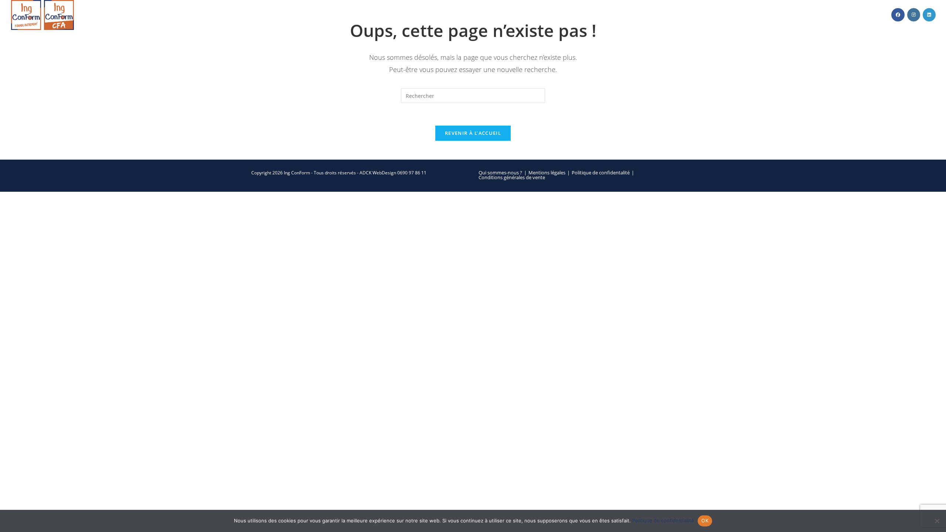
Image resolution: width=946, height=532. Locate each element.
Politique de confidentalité (601, 173)
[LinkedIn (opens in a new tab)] (929, 14)
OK (704, 521)
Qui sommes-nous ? (500, 173)
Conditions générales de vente (512, 177)
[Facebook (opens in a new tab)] (898, 14)
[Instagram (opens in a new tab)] (913, 14)
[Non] (936, 521)
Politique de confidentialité (663, 521)
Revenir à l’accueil (473, 133)
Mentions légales (546, 173)
